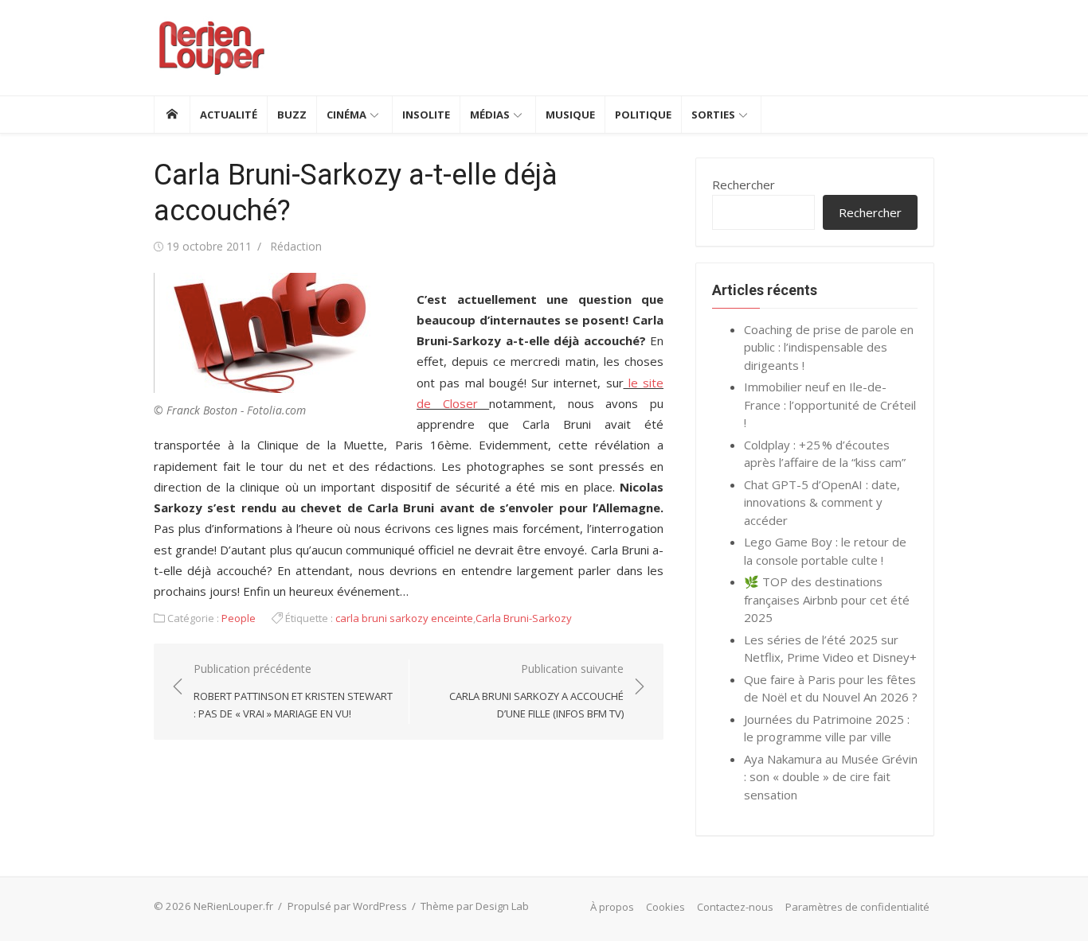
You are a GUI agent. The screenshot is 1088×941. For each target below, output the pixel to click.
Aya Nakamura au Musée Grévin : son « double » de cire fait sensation (831, 777)
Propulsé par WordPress (347, 906)
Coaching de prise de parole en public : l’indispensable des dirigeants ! (829, 347)
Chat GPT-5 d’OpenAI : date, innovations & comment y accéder (822, 502)
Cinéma (346, 114)
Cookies (665, 907)
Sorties (713, 114)
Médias (490, 114)
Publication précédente (293, 691)
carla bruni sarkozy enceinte (404, 618)
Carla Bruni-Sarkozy (524, 618)
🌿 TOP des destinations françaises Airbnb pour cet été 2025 (827, 599)
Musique (570, 114)
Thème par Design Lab (475, 906)
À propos (612, 907)
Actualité (228, 114)
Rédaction (296, 246)
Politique (643, 114)
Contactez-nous (735, 907)
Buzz (292, 114)
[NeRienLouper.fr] (172, 114)
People (238, 618)
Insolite (426, 114)
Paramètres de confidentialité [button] (857, 907)
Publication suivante (536, 691)
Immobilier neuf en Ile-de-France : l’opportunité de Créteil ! (830, 404)
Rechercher (743, 184)
